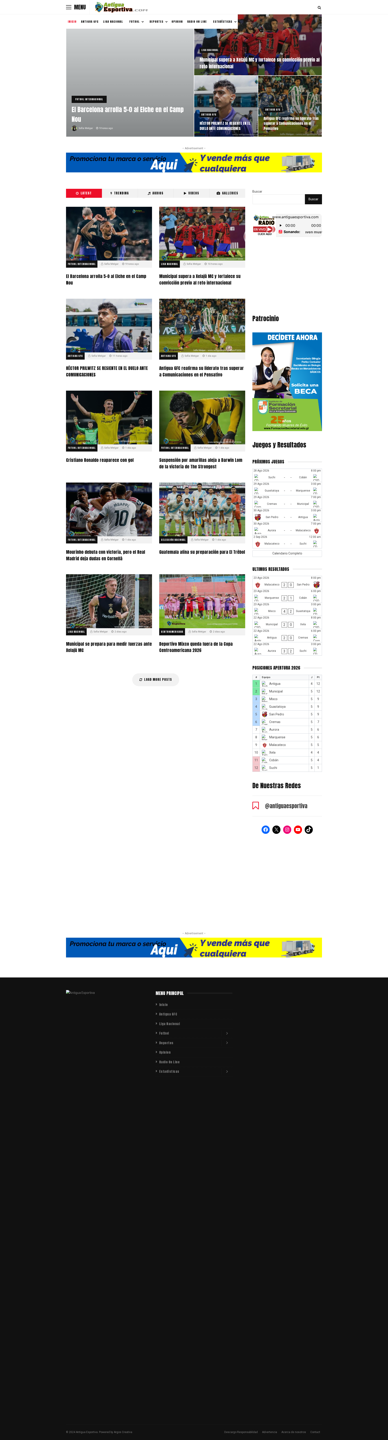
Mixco (273, 699)
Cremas (274, 722)
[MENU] (68, 7)
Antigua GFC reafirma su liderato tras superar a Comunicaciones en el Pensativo (291, 123)
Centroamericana (172, 631)
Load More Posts (158, 679)
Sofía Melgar (86, 128)
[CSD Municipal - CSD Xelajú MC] (287, 622)
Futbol (134, 22)
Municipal (276, 691)
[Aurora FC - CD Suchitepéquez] (287, 648)
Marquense (277, 737)
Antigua (274, 684)
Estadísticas (222, 22)
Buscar (257, 191)
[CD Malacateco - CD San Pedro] (287, 582)
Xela (272, 752)
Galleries (230, 193)
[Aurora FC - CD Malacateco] (287, 528)
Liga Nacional (113, 22)
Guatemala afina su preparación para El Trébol (202, 509)
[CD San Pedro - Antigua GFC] (287, 515)
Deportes (156, 22)
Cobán (273, 760)
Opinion (177, 22)
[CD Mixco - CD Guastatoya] (287, 609)
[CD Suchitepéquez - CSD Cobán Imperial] (287, 475)
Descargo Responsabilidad (241, 1432)
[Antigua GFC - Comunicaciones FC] (287, 635)
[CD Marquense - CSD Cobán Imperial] (287, 595)
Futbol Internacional (89, 99)
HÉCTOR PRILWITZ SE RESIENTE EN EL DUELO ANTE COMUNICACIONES (225, 126)
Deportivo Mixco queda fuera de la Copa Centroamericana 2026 (202, 601)
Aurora (274, 729)
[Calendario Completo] (287, 553)
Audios (157, 193)
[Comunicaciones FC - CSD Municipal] (287, 501)
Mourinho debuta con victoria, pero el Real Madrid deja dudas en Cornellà (109, 509)
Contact (315, 1432)
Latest (86, 193)
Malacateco (277, 745)
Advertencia (269, 1432)
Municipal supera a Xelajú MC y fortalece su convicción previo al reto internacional (260, 63)
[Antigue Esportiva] (121, 8)
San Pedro (276, 714)
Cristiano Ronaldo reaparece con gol (109, 417)
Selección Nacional (173, 539)
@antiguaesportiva (286, 806)
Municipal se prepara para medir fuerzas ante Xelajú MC (109, 601)
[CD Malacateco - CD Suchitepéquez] (287, 541)
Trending (121, 193)
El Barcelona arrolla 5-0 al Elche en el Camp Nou (128, 114)
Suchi (273, 768)
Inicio (72, 22)
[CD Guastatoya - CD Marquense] (287, 488)
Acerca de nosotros (293, 1432)
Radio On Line (197, 22)
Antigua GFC (90, 22)
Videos (193, 193)
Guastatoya (277, 706)
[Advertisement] (287, 277)
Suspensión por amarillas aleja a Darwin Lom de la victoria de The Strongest (202, 417)
